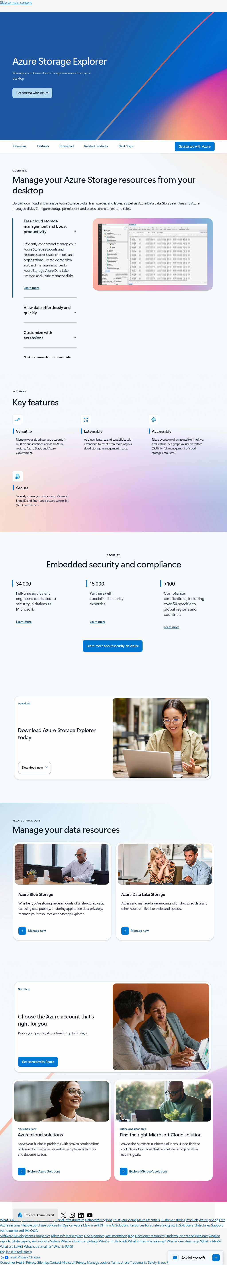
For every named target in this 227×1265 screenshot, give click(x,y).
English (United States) (16, 1251)
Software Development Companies (25, 1235)
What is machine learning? (147, 1241)
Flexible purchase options (39, 1225)
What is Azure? (10, 1219)
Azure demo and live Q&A (19, 1230)
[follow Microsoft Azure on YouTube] (89, 1215)
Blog (131, 1235)
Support (217, 1225)
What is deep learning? (183, 1241)
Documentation (116, 1235)
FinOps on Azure (70, 1225)
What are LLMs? (11, 1246)
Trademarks (138, 1262)
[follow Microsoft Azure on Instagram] (72, 1215)
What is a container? (38, 1246)
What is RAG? (63, 1246)
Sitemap (43, 1262)
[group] (62, 891)
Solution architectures (194, 1225)
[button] (34, 768)
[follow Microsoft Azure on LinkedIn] (81, 1215)
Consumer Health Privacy (18, 1262)
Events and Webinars (193, 1235)
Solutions (122, 1225)
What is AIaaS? (210, 1241)
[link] (20, 148)
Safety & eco (157, 1262)
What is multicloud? (113, 1241)
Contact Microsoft (62, 1262)
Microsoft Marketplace (67, 1235)
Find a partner (94, 1235)
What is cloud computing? (79, 1241)
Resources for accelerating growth (153, 1225)
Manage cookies (98, 1262)
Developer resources (149, 1235)
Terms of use (120, 1262)
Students (171, 1235)
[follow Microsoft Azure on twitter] (63, 1215)
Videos (55, 1241)
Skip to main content (16, 2)
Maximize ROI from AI (98, 1225)
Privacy (81, 1262)
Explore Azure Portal (39, 1215)
